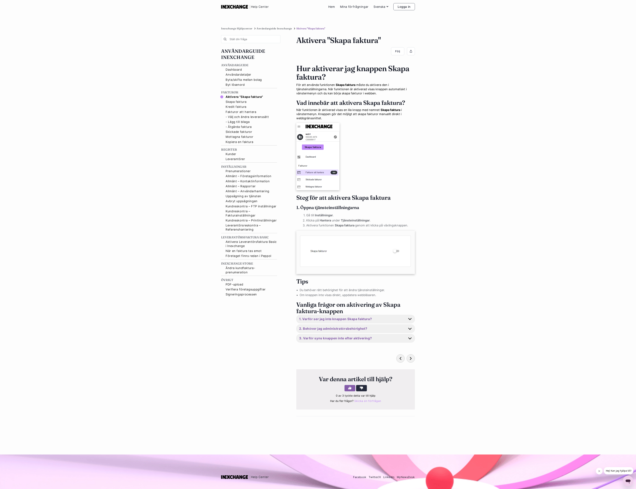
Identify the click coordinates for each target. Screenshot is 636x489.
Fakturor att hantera (241, 112)
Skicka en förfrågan (367, 401)
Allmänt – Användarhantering (247, 191)
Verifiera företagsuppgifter (246, 289)
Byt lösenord (235, 84)
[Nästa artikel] (411, 358)
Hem (331, 6)
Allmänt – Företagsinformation (248, 176)
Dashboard (234, 69)
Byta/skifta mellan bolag (244, 79)
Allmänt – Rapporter (241, 186)
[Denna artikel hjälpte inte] (361, 388)
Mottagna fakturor (239, 137)
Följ (397, 51)
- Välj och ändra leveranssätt (247, 117)
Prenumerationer (238, 171)
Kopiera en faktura (239, 142)
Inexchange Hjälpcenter (236, 28)
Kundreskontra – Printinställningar (251, 220)
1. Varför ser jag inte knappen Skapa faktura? (335, 319)
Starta (32, 477)
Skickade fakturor (239, 132)
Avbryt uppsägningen (242, 201)
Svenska (379, 6)
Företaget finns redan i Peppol (248, 256)
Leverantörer (235, 159)
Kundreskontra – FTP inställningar (251, 206)
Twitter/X (375, 477)
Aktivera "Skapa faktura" (244, 97)
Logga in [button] (404, 6)
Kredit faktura (236, 106)
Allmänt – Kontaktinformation (248, 181)
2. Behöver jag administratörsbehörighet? (333, 329)
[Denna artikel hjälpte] (349, 388)
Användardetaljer (238, 74)
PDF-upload (234, 284)
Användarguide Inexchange (274, 28)
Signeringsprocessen (241, 294)
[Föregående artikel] (400, 358)
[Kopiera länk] (411, 51)
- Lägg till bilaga (238, 122)
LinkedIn (389, 477)
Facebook (359, 477)
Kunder (231, 154)
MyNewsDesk (406, 477)
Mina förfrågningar (354, 6)
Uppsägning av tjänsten (243, 196)
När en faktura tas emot (244, 251)
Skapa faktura (236, 102)
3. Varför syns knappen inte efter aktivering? (335, 338)
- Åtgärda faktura (239, 127)
